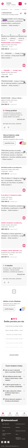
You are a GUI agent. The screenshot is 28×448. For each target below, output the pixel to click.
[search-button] (20, 3)
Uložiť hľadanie (9, 309)
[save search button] (25, 13)
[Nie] (8, 127)
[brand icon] (2, 3)
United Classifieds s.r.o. (13, 446)
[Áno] (4, 127)
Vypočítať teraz (9, 143)
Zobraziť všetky (14, 355)
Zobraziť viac (21, 119)
